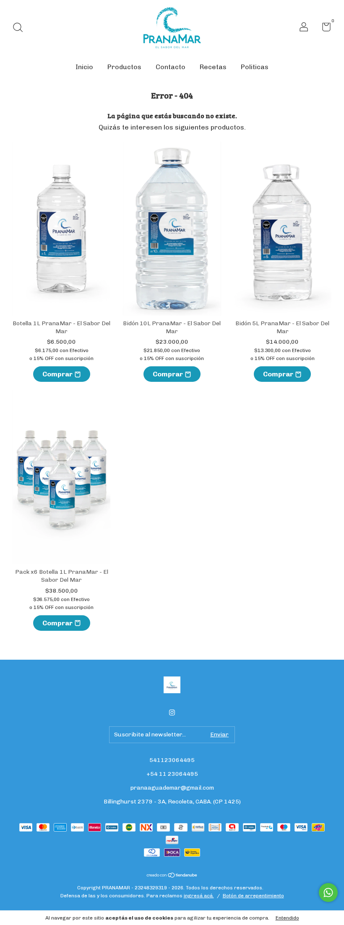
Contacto (170, 67)
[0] (323, 28)
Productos (124, 67)
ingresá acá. (199, 896)
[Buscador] (21, 28)
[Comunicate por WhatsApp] (328, 892)
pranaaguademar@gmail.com (172, 787)
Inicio (84, 67)
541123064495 (172, 760)
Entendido (287, 918)
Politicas (254, 67)
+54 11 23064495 (172, 773)
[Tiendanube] (172, 876)
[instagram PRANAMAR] (172, 712)
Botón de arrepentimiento (253, 896)
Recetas (213, 67)
